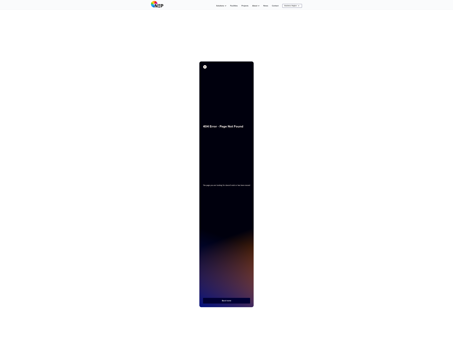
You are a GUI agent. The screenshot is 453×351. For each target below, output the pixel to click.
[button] (221, 6)
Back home (226, 300)
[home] (157, 5)
